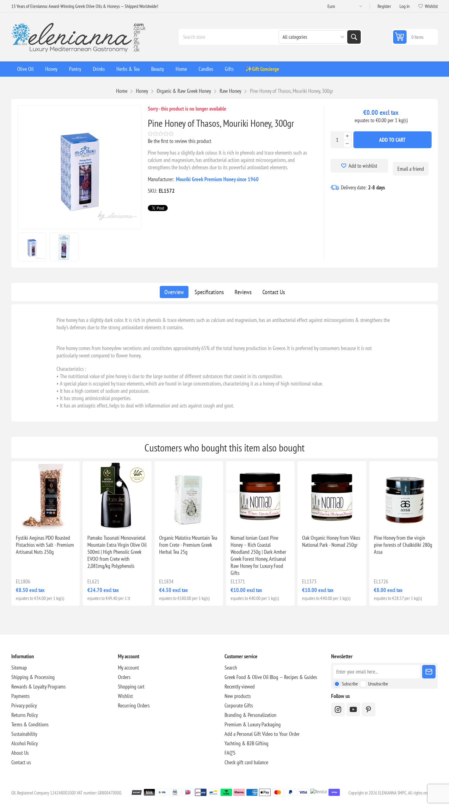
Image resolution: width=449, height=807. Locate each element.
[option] (32, 246)
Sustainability (24, 733)
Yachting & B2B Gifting (246, 743)
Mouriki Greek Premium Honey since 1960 (217, 179)
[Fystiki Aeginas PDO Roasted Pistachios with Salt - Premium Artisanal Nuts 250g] (45, 495)
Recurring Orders (134, 705)
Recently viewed (239, 686)
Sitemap (19, 667)
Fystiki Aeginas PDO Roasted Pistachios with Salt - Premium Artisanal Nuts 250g (45, 544)
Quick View (34, 520)
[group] (260, 495)
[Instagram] (338, 709)
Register (384, 6)
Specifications (209, 292)
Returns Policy (24, 714)
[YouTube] (353, 709)
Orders (124, 677)
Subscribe (350, 684)
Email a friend (410, 168)
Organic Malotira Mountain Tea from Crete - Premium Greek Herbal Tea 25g (188, 544)
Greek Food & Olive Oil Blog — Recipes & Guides (270, 677)
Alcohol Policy (24, 743)
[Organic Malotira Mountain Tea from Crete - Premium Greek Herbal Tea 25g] (189, 495)
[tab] (174, 292)
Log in (405, 6)
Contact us (21, 762)
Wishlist (125, 695)
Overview (174, 292)
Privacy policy (24, 705)
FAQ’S (229, 752)
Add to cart (392, 139)
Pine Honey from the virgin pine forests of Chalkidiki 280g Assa (403, 544)
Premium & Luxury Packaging (252, 724)
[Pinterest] (368, 709)
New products (237, 695)
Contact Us (273, 292)
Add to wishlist (363, 165)
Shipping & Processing (33, 677)
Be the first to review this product (179, 140)
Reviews (243, 292)
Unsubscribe (378, 684)
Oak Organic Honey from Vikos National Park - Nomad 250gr (331, 541)
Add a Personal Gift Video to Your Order (262, 733)
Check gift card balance (246, 762)
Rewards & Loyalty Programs (38, 686)
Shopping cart (131, 686)
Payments (20, 695)
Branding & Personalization (250, 714)
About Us (20, 752)
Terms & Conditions (30, 724)
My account (128, 667)
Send (429, 671)
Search (354, 37)
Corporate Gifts (238, 705)
